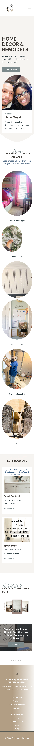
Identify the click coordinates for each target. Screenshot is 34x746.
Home (17, 718)
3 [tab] (15, 661)
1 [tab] (12, 661)
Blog (17, 729)
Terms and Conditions (17, 705)
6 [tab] (20, 661)
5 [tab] (19, 661)
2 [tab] (13, 661)
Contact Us (17, 708)
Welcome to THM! (17, 722)
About (17, 725)
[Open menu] (29, 8)
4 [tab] (17, 661)
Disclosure (17, 701)
